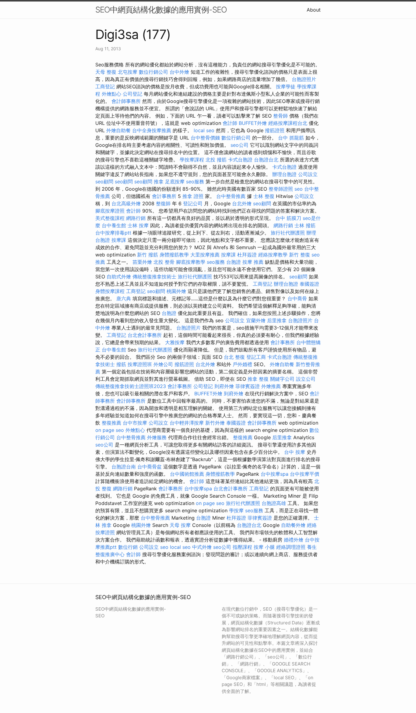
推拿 (159, 181)
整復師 (163, 203)
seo (298, 189)
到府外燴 (224, 386)
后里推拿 (277, 320)
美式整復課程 (110, 218)
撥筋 (121, 364)
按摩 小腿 (264, 547)
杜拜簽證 (247, 255)
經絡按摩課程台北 (287, 123)
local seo (204, 130)
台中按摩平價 (304, 474)
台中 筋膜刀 (288, 218)
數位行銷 (128, 547)
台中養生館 (114, 225)
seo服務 (195, 181)
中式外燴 (202, 547)
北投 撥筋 (216, 160)
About (314, 10)
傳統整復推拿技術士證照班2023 (130, 386)
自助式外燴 (119, 277)
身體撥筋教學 (174, 255)
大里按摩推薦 (205, 255)
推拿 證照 (192, 196)
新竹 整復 (299, 255)
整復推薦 (111, 423)
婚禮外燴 (293, 540)
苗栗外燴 (142, 262)
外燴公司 (163, 364)
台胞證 (233, 262)
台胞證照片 (304, 79)
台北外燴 (242, 203)
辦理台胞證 (284, 174)
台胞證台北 (266, 160)
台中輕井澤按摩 (187, 423)
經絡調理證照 (290, 547)
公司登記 (132, 94)
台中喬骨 (297, 298)
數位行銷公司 (153, 72)
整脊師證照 (281, 189)
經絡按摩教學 (272, 255)
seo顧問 (104, 181)
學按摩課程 (192, 160)
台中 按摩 (294, 452)
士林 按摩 (138, 225)
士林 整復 (263, 196)
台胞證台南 (123, 467)
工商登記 (105, 86)
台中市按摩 (135, 423)
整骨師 (280, 116)
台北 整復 (234, 357)
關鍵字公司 (282, 379)
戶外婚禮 (242, 364)
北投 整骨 (164, 262)
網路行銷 (136, 218)
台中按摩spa (274, 474)
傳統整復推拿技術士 (154, 277)
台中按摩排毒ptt (113, 233)
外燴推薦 (271, 386)
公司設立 (308, 174)
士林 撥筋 (305, 225)
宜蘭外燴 (256, 320)
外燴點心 (111, 94)
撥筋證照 (274, 130)
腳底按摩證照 (110, 211)
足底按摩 (175, 181)
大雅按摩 (175, 342)
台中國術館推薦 (187, 474)
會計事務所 (164, 196)
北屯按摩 (127, 72)
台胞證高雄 (274, 503)
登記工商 (256, 357)
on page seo (109, 430)
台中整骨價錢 (205, 138)
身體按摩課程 (110, 291)
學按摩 (236, 510)
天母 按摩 (180, 525)
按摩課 (118, 240)
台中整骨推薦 (230, 196)
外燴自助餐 (118, 130)
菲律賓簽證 (247, 386)
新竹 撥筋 (147, 255)
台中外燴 (179, 72)
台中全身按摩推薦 (151, 130)
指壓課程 (242, 547)
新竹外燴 (215, 423)
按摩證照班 (140, 364)
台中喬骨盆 (149, 467)
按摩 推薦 (252, 262)
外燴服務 (157, 437)
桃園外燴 (176, 291)
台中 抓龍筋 (291, 138)
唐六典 (123, 298)
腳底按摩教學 (190, 262)
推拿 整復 (258, 379)
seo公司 (240, 145)
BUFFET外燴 (253, 123)
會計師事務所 (126, 101)
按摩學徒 (285, 86)
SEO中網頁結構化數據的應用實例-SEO (161, 9)
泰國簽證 (309, 284)
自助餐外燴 (293, 525)
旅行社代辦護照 (288, 233)
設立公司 (306, 379)
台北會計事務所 (145, 335)
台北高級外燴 (126, 203)
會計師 (230, 123)
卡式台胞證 (240, 160)
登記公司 (193, 203)
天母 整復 (105, 72)
